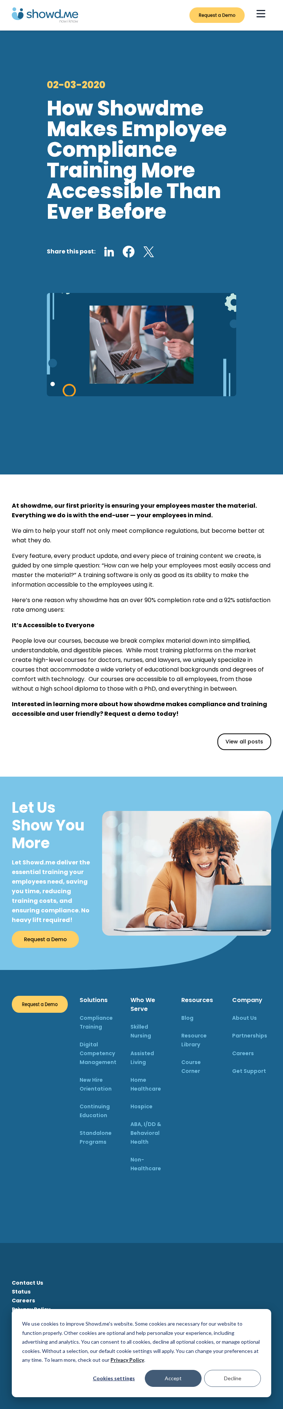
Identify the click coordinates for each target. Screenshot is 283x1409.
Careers (243, 1053)
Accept (173, 1378)
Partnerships (249, 1035)
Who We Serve (142, 1004)
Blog (187, 1018)
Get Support (249, 1071)
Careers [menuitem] (23, 1300)
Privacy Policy (127, 1360)
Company (247, 1000)
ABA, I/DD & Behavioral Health (145, 1133)
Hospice (141, 1106)
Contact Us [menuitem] (27, 1283)
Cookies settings (114, 1378)
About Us (244, 1018)
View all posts (244, 741)
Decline (232, 1378)
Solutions (94, 1000)
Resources (197, 1000)
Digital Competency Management (98, 1053)
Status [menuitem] (21, 1291)
